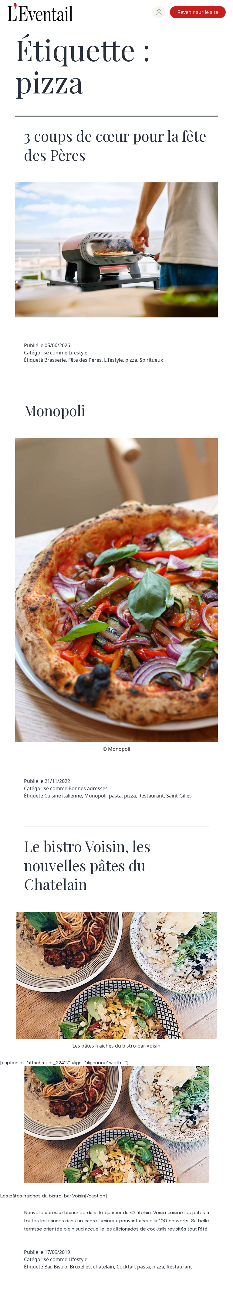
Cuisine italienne (63, 795)
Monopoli (55, 410)
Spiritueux (151, 360)
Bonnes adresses (88, 788)
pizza (131, 360)
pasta (115, 795)
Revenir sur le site (197, 12)
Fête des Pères (85, 360)
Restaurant (151, 795)
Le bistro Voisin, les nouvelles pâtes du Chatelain (87, 865)
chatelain (103, 1266)
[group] (159, 12)
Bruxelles (80, 1266)
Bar (47, 1266)
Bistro (60, 1266)
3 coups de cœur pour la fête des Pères (115, 145)
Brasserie (55, 360)
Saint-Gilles (179, 795)
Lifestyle (78, 352)
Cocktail (125, 1266)
